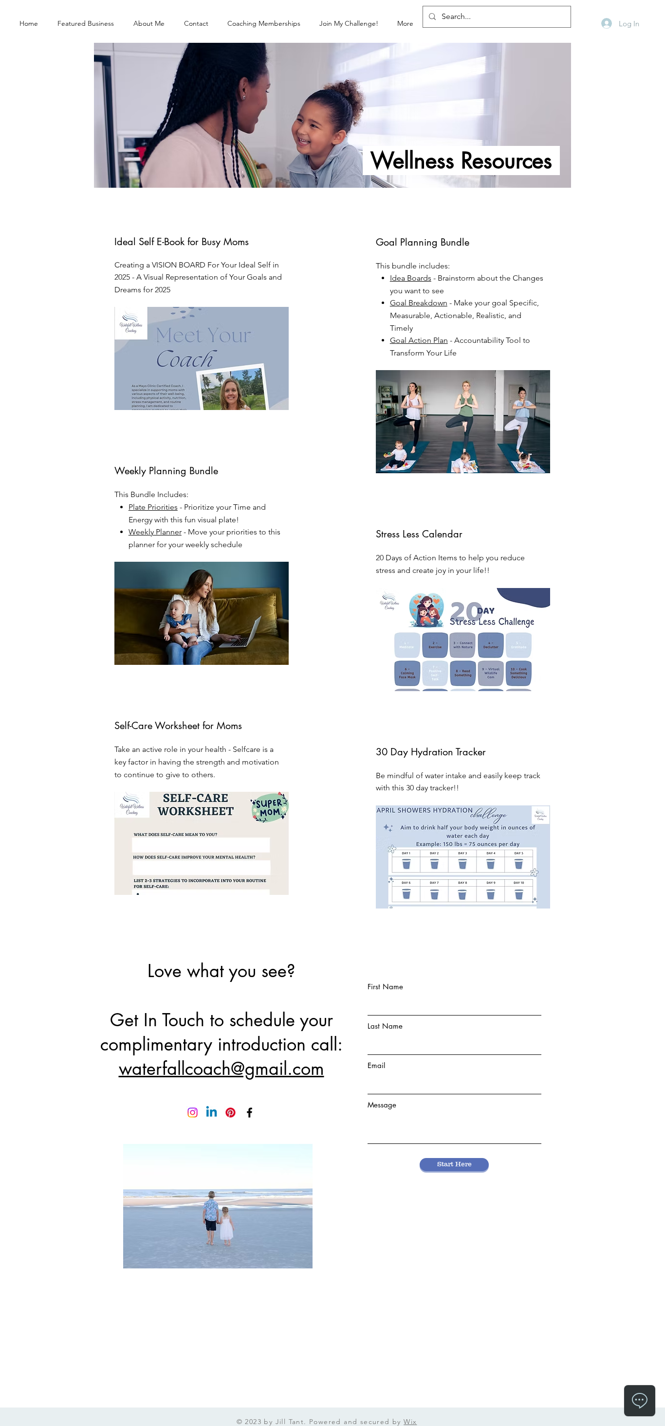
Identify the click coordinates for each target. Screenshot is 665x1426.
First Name (385, 986)
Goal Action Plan (419, 340)
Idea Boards (410, 278)
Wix (410, 1421)
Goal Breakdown (418, 302)
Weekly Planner (155, 531)
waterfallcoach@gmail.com (221, 1068)
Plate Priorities (153, 507)
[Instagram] (192, 1112)
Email (376, 1065)
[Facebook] (249, 1112)
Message (382, 1104)
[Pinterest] (230, 1112)
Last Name (385, 1026)
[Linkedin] (211, 1112)
